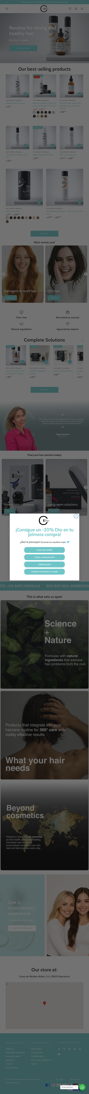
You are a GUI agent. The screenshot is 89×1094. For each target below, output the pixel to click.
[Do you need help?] (82, 1087)
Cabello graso (44, 564)
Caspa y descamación (44, 557)
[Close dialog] (76, 516)
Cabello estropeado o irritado (44, 572)
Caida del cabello (44, 550)
